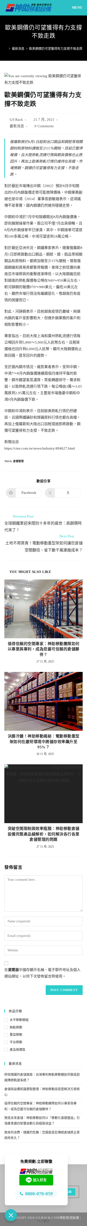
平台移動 (16, 1042)
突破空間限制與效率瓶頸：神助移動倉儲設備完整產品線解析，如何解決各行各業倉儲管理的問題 (44, 834)
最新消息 (17, 126)
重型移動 (16, 1034)
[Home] (6, 48)
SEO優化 (43, 1221)
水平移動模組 (19, 1020)
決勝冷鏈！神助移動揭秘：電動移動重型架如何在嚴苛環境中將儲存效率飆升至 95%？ (44, 741)
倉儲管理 (18, 461)
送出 (68, 1192)
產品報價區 (17, 1049)
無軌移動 (16, 1027)
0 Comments (44, 126)
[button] (11, 1215)
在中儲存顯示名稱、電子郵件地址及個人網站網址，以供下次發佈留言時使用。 (42, 973)
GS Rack (16, 119)
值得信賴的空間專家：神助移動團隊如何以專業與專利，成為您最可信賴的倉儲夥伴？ (44, 649)
